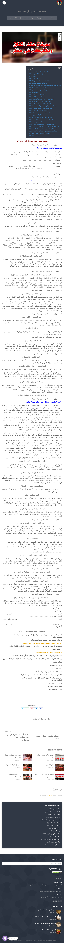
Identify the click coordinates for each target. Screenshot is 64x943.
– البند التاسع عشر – (37, 122)
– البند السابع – (35, 92)
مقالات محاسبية (55, 842)
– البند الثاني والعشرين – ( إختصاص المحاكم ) (44, 128)
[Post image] (27, 757)
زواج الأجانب (56, 831)
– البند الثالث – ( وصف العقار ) (39, 83)
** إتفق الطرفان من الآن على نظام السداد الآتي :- (45, 106)
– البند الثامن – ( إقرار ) (38, 94)
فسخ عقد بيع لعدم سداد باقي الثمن (13, 756)
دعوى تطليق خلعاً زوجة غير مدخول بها (44, 775)
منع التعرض (50, 765)
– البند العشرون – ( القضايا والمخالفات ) (43, 124)
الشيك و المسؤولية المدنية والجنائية (45, 923)
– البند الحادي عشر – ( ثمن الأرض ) (41, 101)
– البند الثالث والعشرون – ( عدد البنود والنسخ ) (44, 131)
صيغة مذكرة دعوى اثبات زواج (45, 756)
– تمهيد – (33, 76)
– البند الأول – (35, 78)
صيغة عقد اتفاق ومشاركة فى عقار (39, 71)
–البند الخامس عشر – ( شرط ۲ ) (41, 113)
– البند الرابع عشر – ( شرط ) (40, 110)
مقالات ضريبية (56, 836)
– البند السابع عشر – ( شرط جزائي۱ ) (42, 117)
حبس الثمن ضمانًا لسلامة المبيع (47, 910)
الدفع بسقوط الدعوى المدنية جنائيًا (46, 930)
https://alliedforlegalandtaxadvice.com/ (48, 652)
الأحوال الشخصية (55, 814)
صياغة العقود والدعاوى (53, 834)
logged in (50, 795)
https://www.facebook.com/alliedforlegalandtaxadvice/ (42, 643)
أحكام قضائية (56, 809)
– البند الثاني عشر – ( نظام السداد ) (41, 103)
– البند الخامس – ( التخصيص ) (39, 87)
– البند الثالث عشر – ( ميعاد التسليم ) (42, 108)
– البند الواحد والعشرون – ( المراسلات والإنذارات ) (45, 126)
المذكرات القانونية (55, 825)
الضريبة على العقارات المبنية (51, 820)
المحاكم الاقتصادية (54, 823)
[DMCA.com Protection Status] (57, 872)
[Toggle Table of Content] (59, 68)
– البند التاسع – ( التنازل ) (38, 97)
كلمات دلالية (35, 135)
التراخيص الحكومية (54, 817)
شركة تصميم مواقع (50, 940)
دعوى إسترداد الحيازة (13, 765)
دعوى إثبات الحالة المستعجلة (15, 775)
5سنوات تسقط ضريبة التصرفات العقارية (44, 916)
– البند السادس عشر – (38, 115)
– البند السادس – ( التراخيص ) (39, 90)
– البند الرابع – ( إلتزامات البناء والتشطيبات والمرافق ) (46, 85)
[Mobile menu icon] (4, 3)
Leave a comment (28, 699)
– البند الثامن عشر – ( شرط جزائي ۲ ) (42, 119)
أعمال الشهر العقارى (54, 812)
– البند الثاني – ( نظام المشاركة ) (40, 81)
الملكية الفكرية (56, 828)
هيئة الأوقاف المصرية (54, 845)
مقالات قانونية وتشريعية (53, 839)
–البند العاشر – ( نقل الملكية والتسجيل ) (43, 99)
